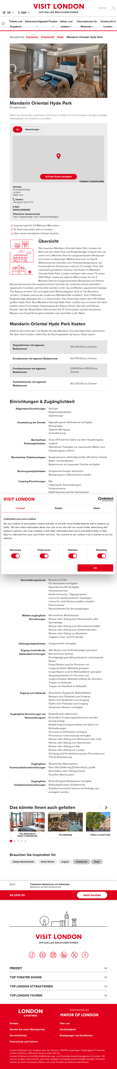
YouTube (42, 955)
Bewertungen (32, 129)
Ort (17, 129)
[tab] (17, 129)
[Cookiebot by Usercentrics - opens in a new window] (100, 499)
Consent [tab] (20, 508)
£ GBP (22, 13)
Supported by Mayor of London (79, 1012)
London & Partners (31, 1012)
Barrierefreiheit (18, 1035)
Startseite (32, 37)
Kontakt (14, 1023)
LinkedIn (64, 955)
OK (95, 568)
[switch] (44, 555)
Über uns (65, 1023)
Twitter (74, 955)
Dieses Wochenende (23, 861)
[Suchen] (114, 7)
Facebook (85, 955)
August (65, 861)
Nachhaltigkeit (68, 1029)
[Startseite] (3, 24)
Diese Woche (47, 861)
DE (9, 13)
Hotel (60, 37)
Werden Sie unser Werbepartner (27, 1029)
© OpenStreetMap (96, 181)
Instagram (53, 955)
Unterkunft (47, 37)
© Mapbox (84, 181)
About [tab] (96, 508)
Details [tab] (58, 508)
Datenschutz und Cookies (24, 1041)
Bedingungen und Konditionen (76, 1035)
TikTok (32, 955)
